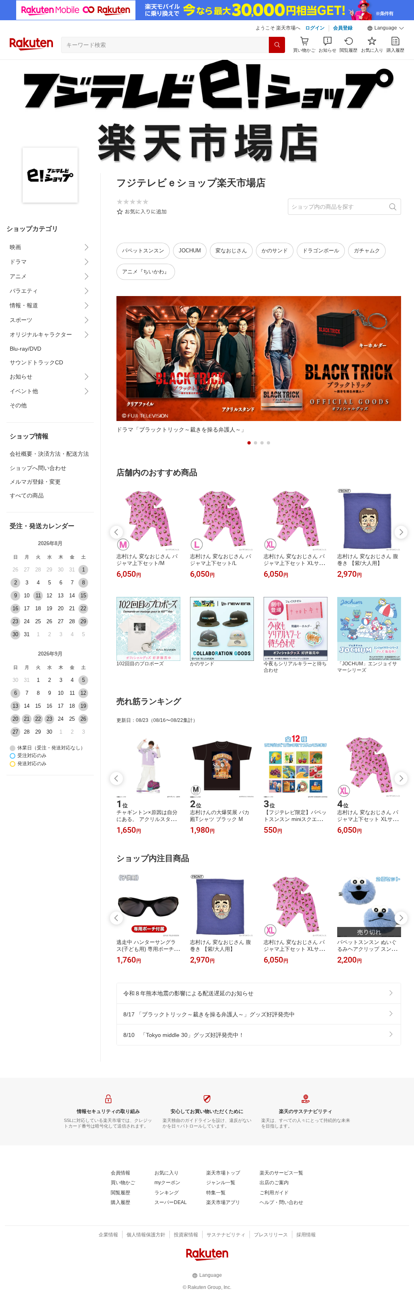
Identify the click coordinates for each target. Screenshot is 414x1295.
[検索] (277, 45)
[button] (385, 28)
